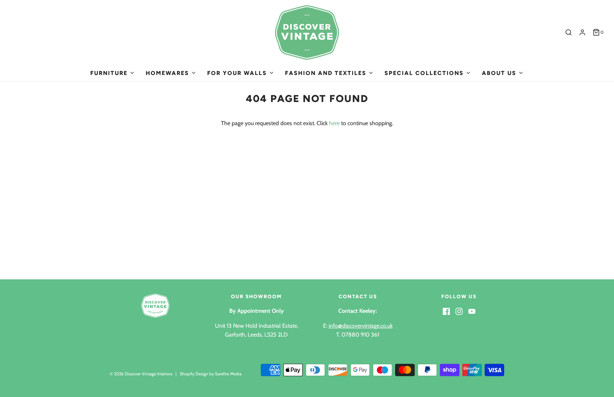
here (334, 123)
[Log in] (582, 32)
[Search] (568, 32)
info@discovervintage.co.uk (361, 325)
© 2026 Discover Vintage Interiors (141, 373)
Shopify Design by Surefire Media (211, 373)
